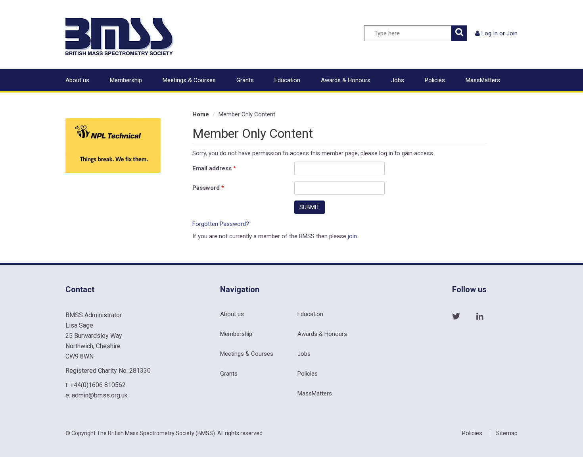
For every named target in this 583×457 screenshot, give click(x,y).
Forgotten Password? (220, 224)
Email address (214, 168)
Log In (489, 33)
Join (512, 33)
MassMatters (483, 80)
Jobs (397, 80)
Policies (435, 80)
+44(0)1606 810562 (98, 385)
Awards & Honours (345, 80)
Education (287, 80)
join (352, 236)
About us (77, 80)
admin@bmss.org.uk (100, 395)
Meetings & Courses (189, 80)
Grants (245, 80)
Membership (126, 80)
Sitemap (507, 433)
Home (200, 114)
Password (208, 187)
